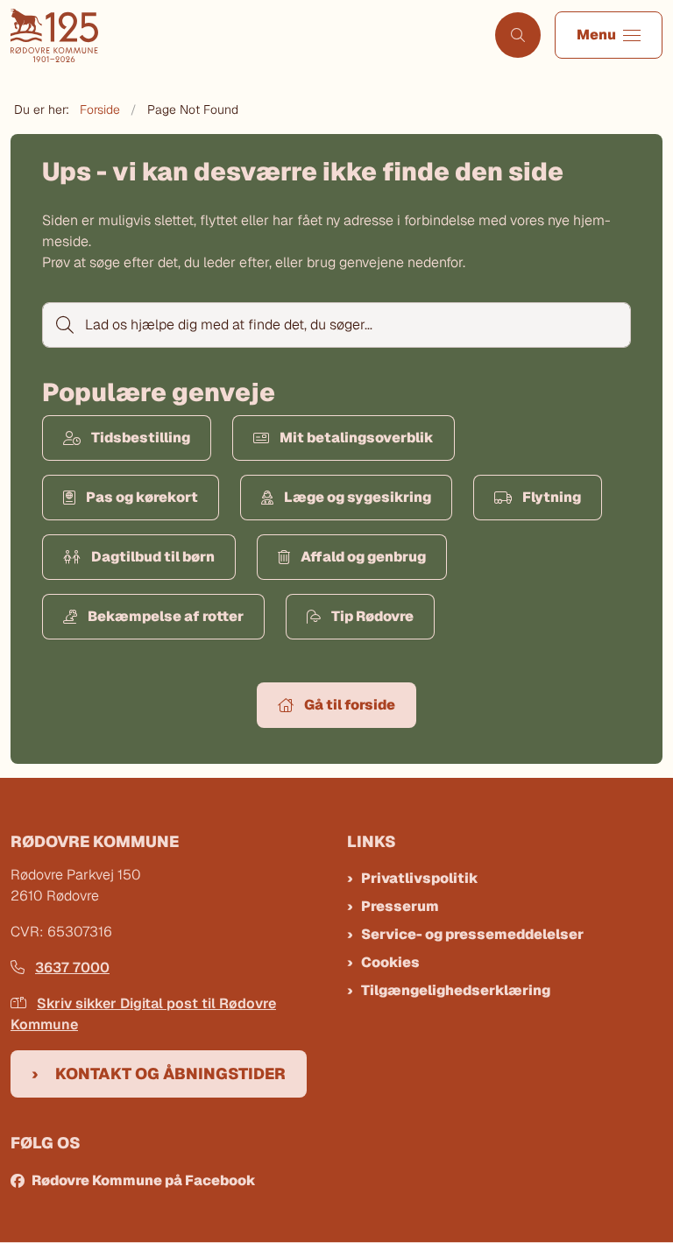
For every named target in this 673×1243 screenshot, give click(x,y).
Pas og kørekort (142, 497)
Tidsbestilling (140, 437)
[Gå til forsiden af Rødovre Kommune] (241, 35)
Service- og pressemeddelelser (472, 934)
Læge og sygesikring (357, 497)
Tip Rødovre (372, 616)
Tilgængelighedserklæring (455, 990)
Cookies (390, 962)
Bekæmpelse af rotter (166, 616)
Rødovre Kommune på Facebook (144, 1180)
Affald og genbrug (363, 556)
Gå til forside (349, 705)
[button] (608, 35)
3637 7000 (72, 967)
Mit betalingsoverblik (357, 437)
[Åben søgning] (518, 35)
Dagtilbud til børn (153, 556)
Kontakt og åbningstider (170, 1073)
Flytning (551, 497)
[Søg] (63, 325)
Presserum (400, 906)
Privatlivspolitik (419, 878)
